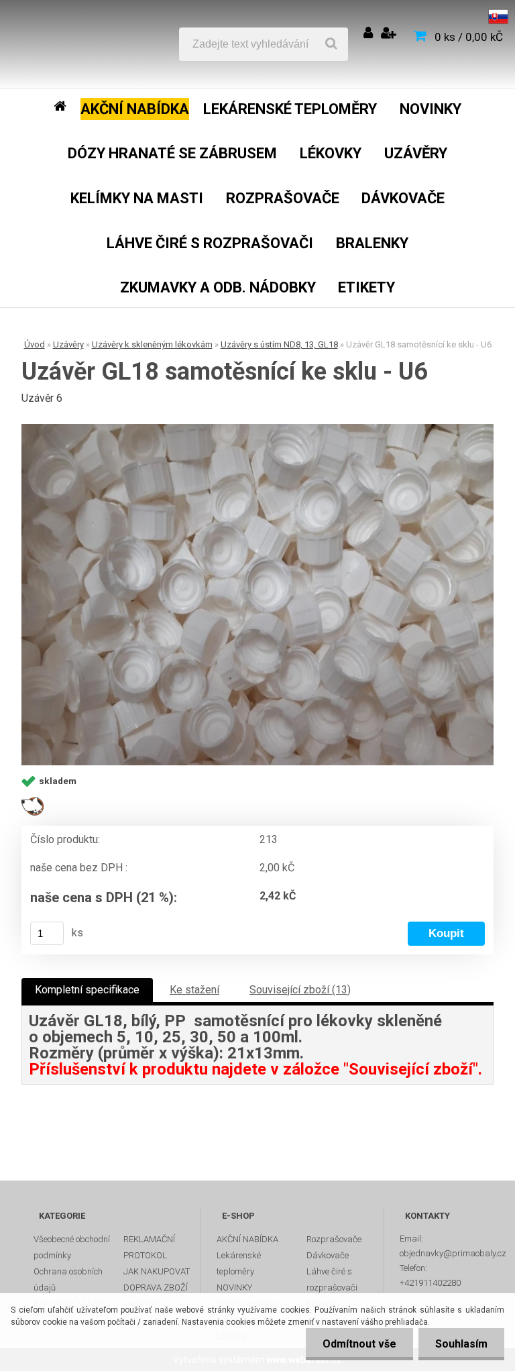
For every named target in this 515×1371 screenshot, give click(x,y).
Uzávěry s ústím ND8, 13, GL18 (279, 344)
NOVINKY (234, 1287)
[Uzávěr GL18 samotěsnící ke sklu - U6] (257, 594)
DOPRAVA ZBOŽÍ (155, 1287)
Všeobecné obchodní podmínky (72, 1247)
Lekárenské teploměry (239, 1263)
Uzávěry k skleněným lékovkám (152, 344)
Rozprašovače (333, 1239)
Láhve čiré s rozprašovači (331, 1279)
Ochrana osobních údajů (68, 1279)
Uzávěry (68, 344)
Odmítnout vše (359, 1343)
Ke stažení (194, 989)
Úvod (34, 344)
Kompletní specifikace (87, 989)
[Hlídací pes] (32, 802)
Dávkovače (327, 1255)
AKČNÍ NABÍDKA (247, 1239)
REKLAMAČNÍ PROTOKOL (149, 1247)
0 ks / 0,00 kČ (469, 37)
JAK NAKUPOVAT (156, 1271)
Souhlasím (461, 1343)
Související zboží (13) (300, 989)
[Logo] (108, 44)
